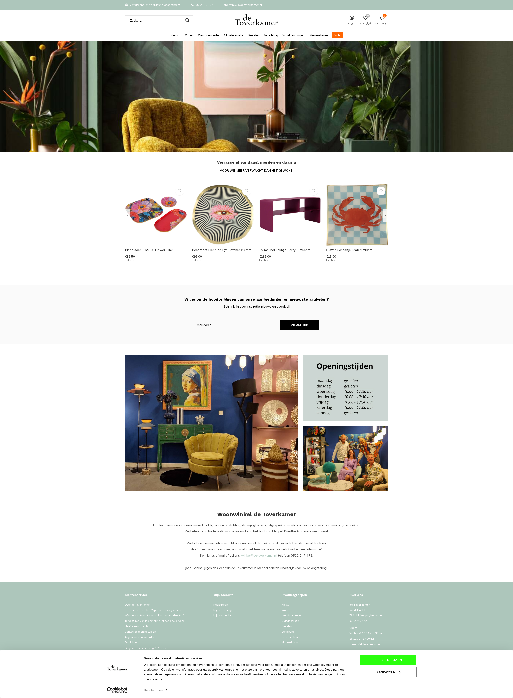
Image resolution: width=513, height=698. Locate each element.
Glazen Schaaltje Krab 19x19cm (349, 250)
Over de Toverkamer (137, 604)
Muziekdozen (319, 35)
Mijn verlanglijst (222, 615)
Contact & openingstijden (140, 631)
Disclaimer (131, 642)
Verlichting (271, 35)
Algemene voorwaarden (140, 637)
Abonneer (299, 325)
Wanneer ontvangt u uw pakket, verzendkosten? (154, 615)
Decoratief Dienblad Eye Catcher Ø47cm (221, 250)
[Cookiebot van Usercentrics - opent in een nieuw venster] (117, 690)
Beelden (254, 35)
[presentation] (127, 215)
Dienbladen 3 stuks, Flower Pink (149, 250)
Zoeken (187, 20)
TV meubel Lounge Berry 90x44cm (284, 250)
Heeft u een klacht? (136, 626)
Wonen (189, 35)
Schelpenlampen (293, 35)
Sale (337, 35)
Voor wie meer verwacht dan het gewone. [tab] (256, 170)
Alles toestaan (388, 660)
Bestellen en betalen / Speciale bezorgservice (153, 610)
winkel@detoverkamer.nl (259, 555)
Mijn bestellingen (223, 610)
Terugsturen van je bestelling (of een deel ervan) (154, 620)
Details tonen (153, 690)
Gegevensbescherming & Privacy (145, 648)
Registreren (220, 604)
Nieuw (174, 35)
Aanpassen (386, 672)
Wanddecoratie (209, 35)
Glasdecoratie (233, 35)
